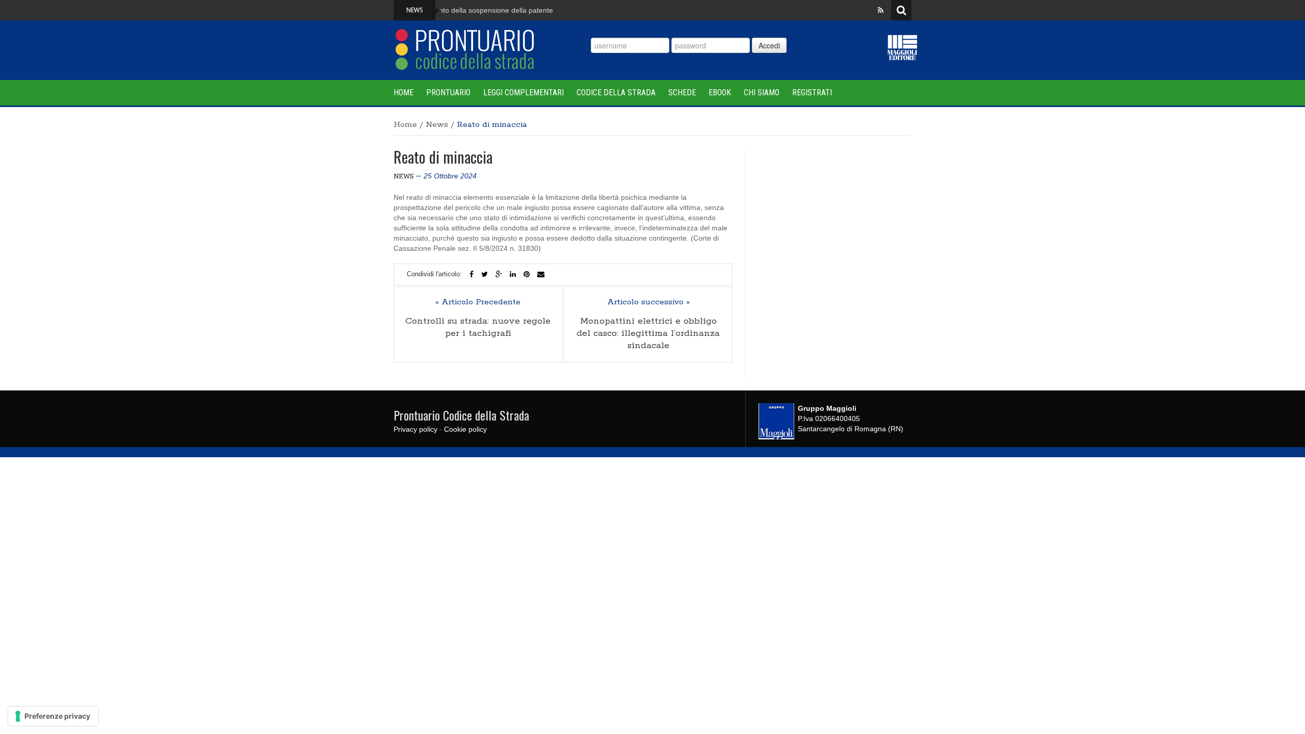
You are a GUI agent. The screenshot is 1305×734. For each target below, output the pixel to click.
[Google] (498, 274)
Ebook (720, 92)
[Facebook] (471, 274)
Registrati (812, 92)
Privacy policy (415, 429)
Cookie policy (465, 429)
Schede (682, 92)
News (437, 124)
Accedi (769, 45)
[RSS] (880, 10)
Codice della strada (616, 92)
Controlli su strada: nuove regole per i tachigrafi (478, 327)
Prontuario (448, 92)
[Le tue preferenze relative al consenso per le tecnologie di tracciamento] (53, 716)
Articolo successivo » (648, 302)
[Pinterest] (527, 274)
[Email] (540, 274)
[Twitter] (484, 274)
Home (403, 92)
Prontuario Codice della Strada (461, 415)
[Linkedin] (513, 274)
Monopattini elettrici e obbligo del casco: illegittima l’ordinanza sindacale (648, 333)
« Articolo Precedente (477, 302)
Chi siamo (761, 92)
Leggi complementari (523, 92)
